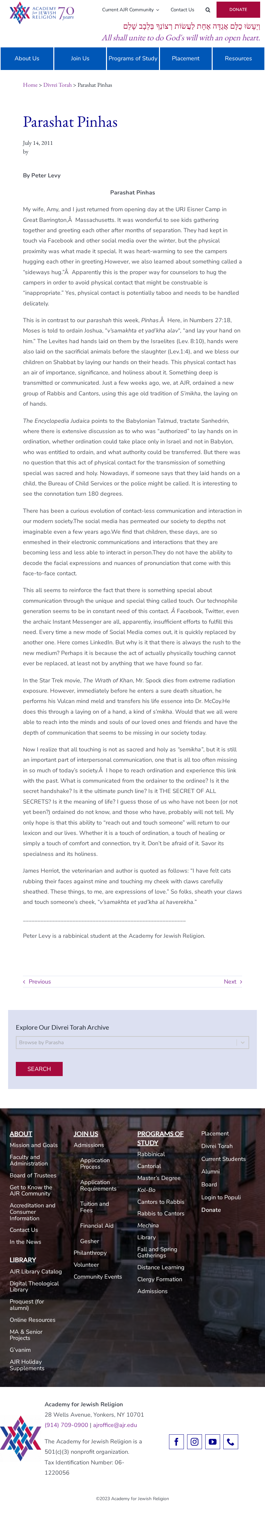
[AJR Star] (20, 1418)
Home (30, 84)
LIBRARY (23, 1259)
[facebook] (176, 1441)
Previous (40, 981)
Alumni (210, 1171)
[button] (208, 9)
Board (209, 1184)
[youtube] (212, 1441)
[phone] (230, 1441)
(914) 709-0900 (66, 1425)
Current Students (223, 1159)
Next (230, 981)
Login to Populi (221, 1197)
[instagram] (194, 1441)
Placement (215, 1133)
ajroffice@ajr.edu (115, 1425)
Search (39, 1069)
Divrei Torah (57, 84)
